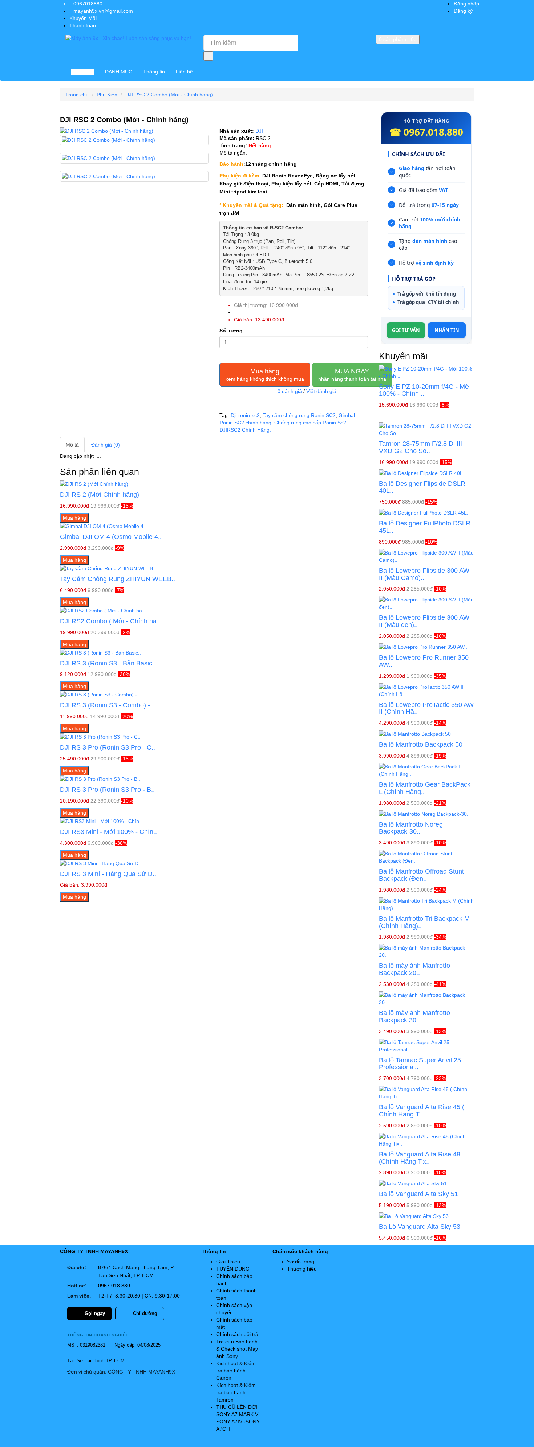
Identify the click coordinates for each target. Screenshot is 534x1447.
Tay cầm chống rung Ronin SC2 (299, 415)
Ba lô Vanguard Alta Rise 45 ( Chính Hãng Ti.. (421, 1110)
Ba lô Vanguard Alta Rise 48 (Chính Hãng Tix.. (419, 1158)
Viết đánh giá (321, 391)
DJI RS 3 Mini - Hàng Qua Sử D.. (108, 874)
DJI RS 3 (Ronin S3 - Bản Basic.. (108, 663)
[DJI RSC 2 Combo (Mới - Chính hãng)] (134, 131)
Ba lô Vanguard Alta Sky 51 (418, 1194)
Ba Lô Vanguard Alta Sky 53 (419, 1226)
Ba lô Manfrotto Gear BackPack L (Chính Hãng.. (424, 788)
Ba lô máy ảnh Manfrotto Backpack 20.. (414, 969)
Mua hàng (265, 375)
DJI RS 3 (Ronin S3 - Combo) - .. (107, 705)
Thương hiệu (302, 1269)
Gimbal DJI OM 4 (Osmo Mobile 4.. (111, 536)
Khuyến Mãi (83, 18)
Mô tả (72, 445)
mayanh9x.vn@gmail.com (103, 11)
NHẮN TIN (446, 330)
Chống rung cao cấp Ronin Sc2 (310, 422)
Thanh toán (82, 25)
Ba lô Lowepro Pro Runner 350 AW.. (424, 661)
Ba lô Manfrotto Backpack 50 (420, 744)
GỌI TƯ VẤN (406, 330)
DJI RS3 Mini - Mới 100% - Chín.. (108, 831)
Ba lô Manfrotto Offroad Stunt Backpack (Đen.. (421, 875)
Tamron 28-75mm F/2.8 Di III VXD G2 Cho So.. (420, 447)
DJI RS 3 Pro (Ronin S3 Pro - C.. (107, 747)
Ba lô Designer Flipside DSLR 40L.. (422, 487)
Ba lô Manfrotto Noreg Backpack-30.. (411, 828)
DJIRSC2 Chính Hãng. (245, 430)
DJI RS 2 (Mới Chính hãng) (99, 494)
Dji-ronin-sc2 (245, 415)
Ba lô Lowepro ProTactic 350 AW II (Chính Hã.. (426, 708)
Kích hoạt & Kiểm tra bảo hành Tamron (236, 1392)
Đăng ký (463, 11)
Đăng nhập (466, 4)
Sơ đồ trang (300, 1261)
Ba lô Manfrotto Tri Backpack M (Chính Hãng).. (424, 922)
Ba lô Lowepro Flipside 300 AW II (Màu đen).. (424, 621)
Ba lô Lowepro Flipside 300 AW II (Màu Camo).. (424, 574)
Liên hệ (184, 72)
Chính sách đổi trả (237, 1334)
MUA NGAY (352, 375)
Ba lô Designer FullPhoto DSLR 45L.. (424, 527)
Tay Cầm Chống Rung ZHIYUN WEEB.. (117, 579)
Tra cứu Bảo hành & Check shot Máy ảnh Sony (237, 1349)
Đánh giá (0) (105, 445)
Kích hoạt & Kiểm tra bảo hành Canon (236, 1370)
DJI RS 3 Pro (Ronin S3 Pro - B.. (107, 789)
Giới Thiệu (228, 1261)
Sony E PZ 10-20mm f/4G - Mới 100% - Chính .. (425, 390)
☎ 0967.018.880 (426, 132)
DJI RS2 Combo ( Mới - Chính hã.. (110, 621)
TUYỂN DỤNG (233, 1269)
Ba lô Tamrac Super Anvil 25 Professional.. (420, 1063)
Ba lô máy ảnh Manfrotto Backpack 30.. (414, 1016)
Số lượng (231, 330)
